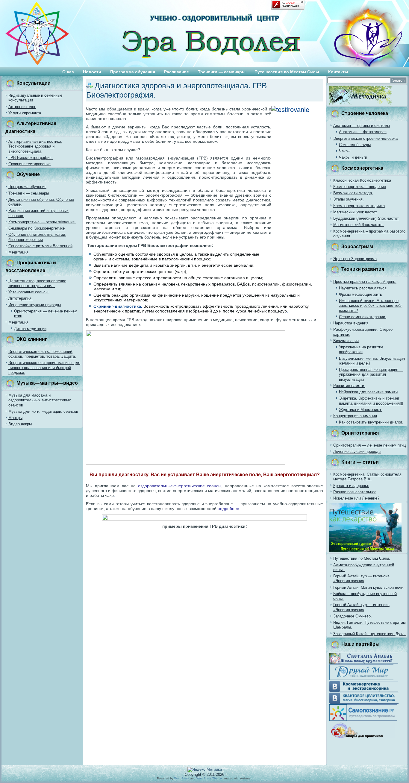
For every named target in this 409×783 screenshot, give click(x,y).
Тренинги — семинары (222, 71)
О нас (68, 71)
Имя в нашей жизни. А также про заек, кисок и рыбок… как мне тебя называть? (370, 305)
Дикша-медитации (30, 329)
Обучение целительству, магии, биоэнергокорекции (37, 237)
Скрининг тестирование (29, 164)
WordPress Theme (209, 778)
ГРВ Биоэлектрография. (30, 157)
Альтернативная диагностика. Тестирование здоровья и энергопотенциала (35, 146)
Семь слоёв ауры (355, 144)
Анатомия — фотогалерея (363, 132)
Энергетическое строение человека (365, 138)
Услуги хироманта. (25, 113)
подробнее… (230, 508)
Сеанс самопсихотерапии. (362, 317)
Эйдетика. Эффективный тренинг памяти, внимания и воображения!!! (371, 400)
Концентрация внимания (355, 416)
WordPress (181, 778)
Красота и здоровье (351, 485)
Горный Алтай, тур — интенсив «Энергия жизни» (361, 578)
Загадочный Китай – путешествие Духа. (369, 634)
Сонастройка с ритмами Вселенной (40, 246)
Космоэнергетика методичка (359, 206)
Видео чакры (20, 424)
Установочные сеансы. (28, 292)
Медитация (18, 252)
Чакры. (345, 151)
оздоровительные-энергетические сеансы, (180, 485)
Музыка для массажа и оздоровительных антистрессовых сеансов (39, 400)
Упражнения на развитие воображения (361, 349)
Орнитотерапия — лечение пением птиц (369, 445)
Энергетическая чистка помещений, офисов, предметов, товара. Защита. (42, 354)
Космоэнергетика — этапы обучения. (42, 222)
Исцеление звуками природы (34, 305)
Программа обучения (132, 71)
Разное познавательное (354, 492)
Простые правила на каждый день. (364, 281)
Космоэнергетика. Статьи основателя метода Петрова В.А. (367, 476)
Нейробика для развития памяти (368, 392)
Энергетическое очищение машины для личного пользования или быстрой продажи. (44, 367)
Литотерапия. (20, 298)
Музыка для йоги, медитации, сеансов (43, 411)
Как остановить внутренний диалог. (371, 422)
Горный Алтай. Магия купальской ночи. (369, 587)
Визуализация (346, 341)
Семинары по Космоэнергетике (36, 228)
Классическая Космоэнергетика (362, 180)
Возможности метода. (353, 193)
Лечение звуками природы (357, 451)
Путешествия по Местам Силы (287, 71)
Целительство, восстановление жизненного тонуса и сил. (37, 283)
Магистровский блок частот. (358, 224)
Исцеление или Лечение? (356, 498)
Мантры (15, 417)
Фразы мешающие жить (360, 294)
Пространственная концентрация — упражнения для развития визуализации (371, 374)
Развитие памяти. (349, 385)
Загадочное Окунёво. (352, 616)
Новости (92, 71)
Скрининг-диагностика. (117, 306)
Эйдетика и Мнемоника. (360, 409)
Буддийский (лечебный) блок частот (366, 218)
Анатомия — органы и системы (361, 125)
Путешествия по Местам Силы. (361, 558)
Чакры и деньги (353, 157)
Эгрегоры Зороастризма (355, 259)
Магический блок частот (355, 212)
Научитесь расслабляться (363, 288)
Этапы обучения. (348, 199)
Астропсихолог (22, 106)
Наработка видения (350, 323)
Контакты (338, 71)
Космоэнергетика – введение (359, 186)
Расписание (176, 71)
